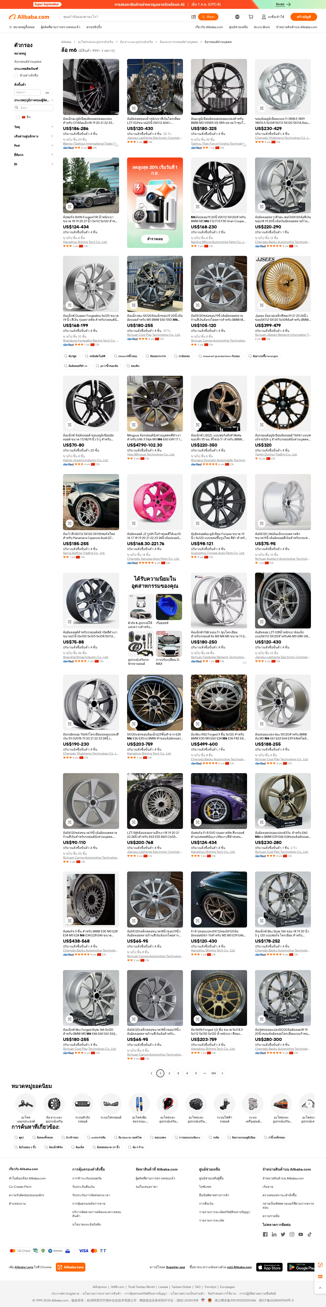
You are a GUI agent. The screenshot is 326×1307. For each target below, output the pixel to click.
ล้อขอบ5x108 (158, 356)
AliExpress (100, 1287)
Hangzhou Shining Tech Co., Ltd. (85, 242)
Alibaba (66, 42)
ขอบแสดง (160, 1137)
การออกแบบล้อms (189, 1137)
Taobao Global (181, 1287)
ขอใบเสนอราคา (147, 1186)
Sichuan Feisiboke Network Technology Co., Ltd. (219, 657)
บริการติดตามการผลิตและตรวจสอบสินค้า (96, 1214)
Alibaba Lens (24, 1267)
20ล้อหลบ (184, 356)
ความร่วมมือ (271, 1216)
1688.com (117, 1287)
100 (213, 1073)
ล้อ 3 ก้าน (138, 1147)
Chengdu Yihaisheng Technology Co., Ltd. (283, 138)
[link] (320, 1265)
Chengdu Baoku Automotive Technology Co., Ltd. (283, 242)
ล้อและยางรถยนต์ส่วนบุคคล (179, 42)
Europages (227, 1287)
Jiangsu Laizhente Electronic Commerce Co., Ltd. (155, 138)
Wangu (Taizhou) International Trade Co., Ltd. (91, 143)
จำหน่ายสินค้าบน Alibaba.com (283, 1178)
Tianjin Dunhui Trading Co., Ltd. (276, 454)
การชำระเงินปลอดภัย (87, 1178)
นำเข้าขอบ (72, 1137)
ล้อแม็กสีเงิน (56, 1147)
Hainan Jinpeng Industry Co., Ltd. (85, 460)
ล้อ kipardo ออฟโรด (130, 1137)
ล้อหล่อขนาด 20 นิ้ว (108, 1147)
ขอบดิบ (135, 366)
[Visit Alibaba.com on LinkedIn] (274, 1234)
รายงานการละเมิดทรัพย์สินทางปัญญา (224, 1212)
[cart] (251, 17)
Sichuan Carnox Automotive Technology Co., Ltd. (219, 340)
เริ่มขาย (268, 1186)
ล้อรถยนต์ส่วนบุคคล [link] (218, 42)
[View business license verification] (203, 1300)
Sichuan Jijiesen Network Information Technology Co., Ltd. (283, 334)
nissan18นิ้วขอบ (127, 356)
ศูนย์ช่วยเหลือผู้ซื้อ (211, 1178)
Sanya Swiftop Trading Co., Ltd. (84, 553)
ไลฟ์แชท (205, 1186)
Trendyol (210, 1287)
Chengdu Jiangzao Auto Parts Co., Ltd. (153, 558)
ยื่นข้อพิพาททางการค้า (214, 1195)
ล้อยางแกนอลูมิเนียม (243, 1137)
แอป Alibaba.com (239, 1267)
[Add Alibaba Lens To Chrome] (70, 1267)
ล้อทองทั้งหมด (45, 1137)
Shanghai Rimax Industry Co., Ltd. (85, 657)
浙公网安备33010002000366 (235, 1300)
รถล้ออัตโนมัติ (97, 356)
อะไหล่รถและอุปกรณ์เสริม (95, 42)
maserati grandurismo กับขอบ (221, 356)
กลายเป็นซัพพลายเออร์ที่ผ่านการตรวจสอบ (288, 1205)
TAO (197, 1287)
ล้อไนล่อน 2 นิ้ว (27, 1147)
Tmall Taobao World (141, 1287)
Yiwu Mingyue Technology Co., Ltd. (151, 454)
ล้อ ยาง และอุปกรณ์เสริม (136, 42)
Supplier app (175, 1267)
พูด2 (21, 1137)
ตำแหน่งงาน (17, 1203)
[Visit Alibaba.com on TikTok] (309, 1234)
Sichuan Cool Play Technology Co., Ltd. (153, 334)
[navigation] (34, 558)
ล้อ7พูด (73, 356)
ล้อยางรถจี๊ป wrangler (265, 356)
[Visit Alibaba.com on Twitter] (283, 1234)
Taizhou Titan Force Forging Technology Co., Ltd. (219, 143)
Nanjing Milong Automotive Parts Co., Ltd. (219, 242)
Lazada (163, 1287)
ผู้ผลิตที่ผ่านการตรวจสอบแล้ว (155, 1178)
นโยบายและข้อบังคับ (86, 1224)
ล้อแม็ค (80, 1147)
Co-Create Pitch (20, 1186)
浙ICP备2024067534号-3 (276, 1300)
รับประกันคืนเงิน (83, 1186)
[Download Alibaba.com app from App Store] (269, 1267)
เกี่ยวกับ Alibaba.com (23, 1169)
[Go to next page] (222, 1073)
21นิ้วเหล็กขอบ (276, 1137)
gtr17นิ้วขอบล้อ (109, 366)
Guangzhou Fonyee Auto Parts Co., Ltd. (218, 553)
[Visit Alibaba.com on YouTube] (300, 1234)
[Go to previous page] (151, 1073)
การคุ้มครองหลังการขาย (88, 1203)
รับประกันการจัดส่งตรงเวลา (91, 1195)
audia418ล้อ (98, 1137)
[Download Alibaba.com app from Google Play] (302, 1267)
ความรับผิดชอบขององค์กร (26, 1195)
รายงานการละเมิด (211, 1220)
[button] (193, 16)
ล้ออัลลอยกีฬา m (78, 366)
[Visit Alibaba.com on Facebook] (265, 1234)
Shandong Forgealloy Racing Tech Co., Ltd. (91, 340)
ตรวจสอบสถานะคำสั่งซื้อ (280, 1195)
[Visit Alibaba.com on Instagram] (292, 1234)
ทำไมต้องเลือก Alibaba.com (27, 1178)
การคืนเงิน (206, 1203)
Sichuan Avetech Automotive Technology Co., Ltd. (283, 558)
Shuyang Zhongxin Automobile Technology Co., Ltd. (219, 460)
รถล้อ (216, 1137)
